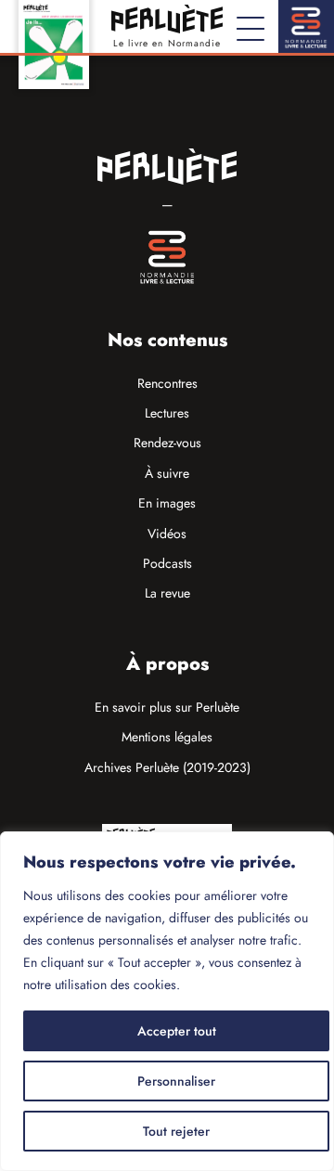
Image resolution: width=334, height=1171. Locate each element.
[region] (167, 1001)
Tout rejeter (176, 1131)
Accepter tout (176, 1031)
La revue (167, 593)
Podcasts (167, 563)
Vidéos (167, 533)
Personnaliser (176, 1081)
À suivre (167, 473)
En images (167, 503)
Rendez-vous (167, 442)
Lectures (167, 413)
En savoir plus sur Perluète (167, 707)
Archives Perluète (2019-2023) (167, 767)
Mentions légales (167, 736)
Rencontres (167, 383)
